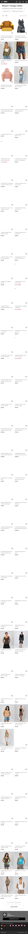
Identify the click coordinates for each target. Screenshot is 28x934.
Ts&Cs (26, 932)
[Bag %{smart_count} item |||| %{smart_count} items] (26, 1)
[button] (1, 925)
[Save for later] (12, 33)
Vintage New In (6, 11)
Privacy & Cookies (21, 932)
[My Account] (19, 1)
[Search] (16, 1)
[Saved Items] (23, 1)
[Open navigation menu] (2, 1)
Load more (14, 906)
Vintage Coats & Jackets (17, 11)
